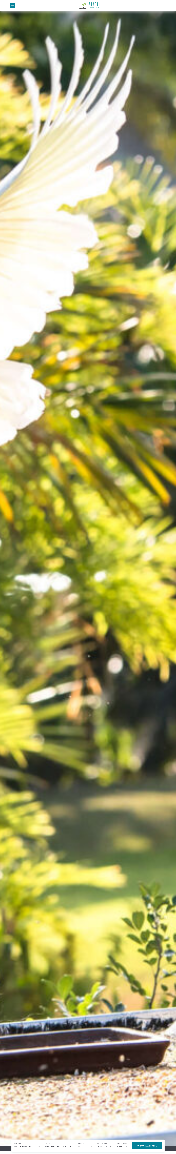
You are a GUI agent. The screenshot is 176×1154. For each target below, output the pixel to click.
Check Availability (147, 1146)
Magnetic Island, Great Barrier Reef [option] (25, 1146)
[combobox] (26, 1147)
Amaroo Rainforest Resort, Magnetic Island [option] (56, 1146)
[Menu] (12, 5)
